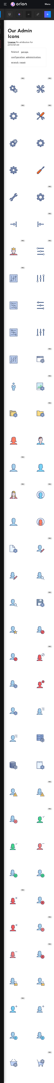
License (11, 42)
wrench (14, 63)
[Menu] (5, 4)
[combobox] (28, 14)
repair (23, 63)
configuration (18, 57)
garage (24, 52)
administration (33, 57)
